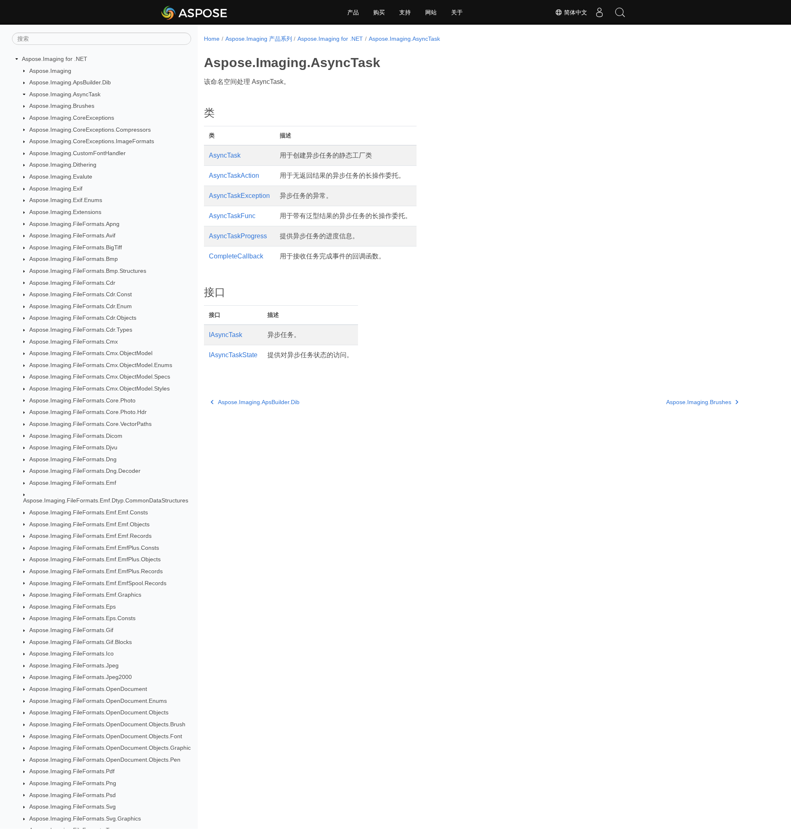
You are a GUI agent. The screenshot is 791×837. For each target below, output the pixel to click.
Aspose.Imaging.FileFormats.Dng (73, 459)
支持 (405, 12)
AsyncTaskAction (234, 175)
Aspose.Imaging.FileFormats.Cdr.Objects (82, 317)
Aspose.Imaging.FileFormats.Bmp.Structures (87, 270)
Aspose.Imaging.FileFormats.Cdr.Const (80, 294)
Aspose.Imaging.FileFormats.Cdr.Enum (80, 306)
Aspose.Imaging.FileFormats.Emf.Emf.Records (90, 535)
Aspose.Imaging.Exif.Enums (65, 200)
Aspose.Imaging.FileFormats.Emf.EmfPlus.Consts (94, 547)
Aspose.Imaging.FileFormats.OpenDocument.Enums (98, 701)
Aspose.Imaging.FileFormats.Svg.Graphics (85, 818)
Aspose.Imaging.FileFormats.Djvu (73, 447)
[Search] (620, 12)
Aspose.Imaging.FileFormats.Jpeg (74, 665)
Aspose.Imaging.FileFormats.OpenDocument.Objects (98, 712)
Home (212, 38)
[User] (599, 12)
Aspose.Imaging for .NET (54, 59)
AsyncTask (225, 155)
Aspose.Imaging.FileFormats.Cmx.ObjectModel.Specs (99, 376)
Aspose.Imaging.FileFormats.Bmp (73, 259)
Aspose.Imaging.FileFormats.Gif (71, 630)
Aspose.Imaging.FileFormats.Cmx (73, 341)
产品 (353, 12)
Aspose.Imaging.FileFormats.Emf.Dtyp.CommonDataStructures (105, 500)
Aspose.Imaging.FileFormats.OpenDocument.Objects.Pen (104, 759)
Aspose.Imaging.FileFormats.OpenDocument (88, 689)
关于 (457, 12)
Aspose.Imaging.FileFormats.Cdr (72, 282)
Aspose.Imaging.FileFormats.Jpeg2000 (80, 677)
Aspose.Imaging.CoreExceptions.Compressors (90, 129)
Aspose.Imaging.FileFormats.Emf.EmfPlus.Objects (95, 559)
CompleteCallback (236, 256)
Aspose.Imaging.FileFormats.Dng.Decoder (84, 470)
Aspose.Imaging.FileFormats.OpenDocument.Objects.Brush (107, 724)
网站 (431, 12)
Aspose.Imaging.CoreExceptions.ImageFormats (91, 141)
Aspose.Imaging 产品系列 (258, 38)
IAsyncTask (225, 334)
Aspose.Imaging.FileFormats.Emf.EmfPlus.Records (96, 571)
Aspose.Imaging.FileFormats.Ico (71, 653)
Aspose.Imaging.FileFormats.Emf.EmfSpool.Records (97, 583)
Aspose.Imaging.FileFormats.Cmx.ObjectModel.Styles (99, 388)
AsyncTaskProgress (238, 235)
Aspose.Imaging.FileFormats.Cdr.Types (80, 329)
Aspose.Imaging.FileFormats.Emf (72, 482)
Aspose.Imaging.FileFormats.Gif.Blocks (80, 642)
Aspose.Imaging (50, 70)
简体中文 (574, 12)
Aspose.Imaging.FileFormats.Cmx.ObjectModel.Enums (100, 365)
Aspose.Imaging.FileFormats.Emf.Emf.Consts (88, 512)
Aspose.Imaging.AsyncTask (65, 94)
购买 (379, 12)
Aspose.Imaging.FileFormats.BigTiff (75, 247)
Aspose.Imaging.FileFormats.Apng (74, 224)
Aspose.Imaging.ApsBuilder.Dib (70, 82)
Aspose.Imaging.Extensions (65, 212)
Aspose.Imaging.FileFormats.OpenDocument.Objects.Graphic (110, 747)
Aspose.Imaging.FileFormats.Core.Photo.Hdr (88, 412)
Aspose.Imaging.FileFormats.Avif (72, 235)
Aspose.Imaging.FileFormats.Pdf (72, 771)
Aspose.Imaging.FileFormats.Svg (72, 806)
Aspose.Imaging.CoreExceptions (71, 117)
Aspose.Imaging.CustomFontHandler (77, 153)
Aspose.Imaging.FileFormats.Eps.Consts (82, 618)
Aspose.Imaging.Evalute (60, 176)
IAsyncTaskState (233, 354)
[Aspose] (195, 12)
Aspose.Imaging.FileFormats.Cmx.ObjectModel (90, 353)
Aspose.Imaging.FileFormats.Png (72, 783)
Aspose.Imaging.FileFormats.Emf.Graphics (85, 594)
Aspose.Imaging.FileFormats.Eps (72, 606)
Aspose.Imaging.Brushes (61, 105)
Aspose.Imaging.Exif (55, 188)
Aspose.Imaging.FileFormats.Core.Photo (82, 400)
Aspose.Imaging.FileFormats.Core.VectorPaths (90, 424)
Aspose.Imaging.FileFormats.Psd (72, 795)
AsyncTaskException (239, 195)
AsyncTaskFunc (232, 215)
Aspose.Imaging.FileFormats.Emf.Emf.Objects (89, 524)
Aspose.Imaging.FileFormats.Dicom (75, 435)
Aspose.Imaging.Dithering (62, 164)
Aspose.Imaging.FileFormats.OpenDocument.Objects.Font (105, 736)
